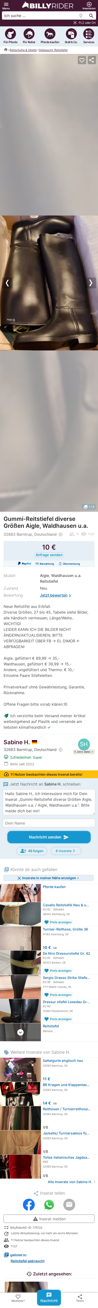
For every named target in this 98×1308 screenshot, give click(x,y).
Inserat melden (49, 1219)
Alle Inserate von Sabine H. (72, 1182)
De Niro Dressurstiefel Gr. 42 (66, 953)
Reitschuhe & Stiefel (23, 50)
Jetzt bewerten (56, 596)
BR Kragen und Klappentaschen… (70, 1085)
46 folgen (32, 851)
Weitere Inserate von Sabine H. (37, 1052)
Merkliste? (18, 1298)
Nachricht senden (49, 837)
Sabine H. (17, 742)
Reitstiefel (51, 1026)
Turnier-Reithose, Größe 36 (65, 929)
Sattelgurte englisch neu (63, 1060)
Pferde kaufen (54, 887)
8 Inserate (66, 851)
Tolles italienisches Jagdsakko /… (70, 1157)
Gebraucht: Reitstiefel (53, 50)
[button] (6, 6)
